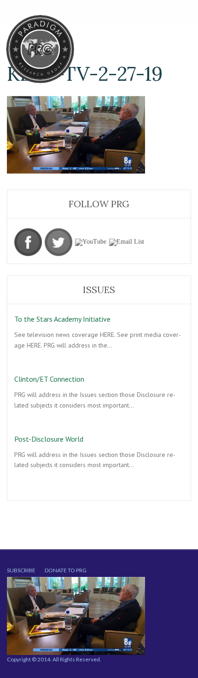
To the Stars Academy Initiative (62, 319)
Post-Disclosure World (48, 439)
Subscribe (21, 570)
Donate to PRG (66, 570)
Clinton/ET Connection (49, 379)
